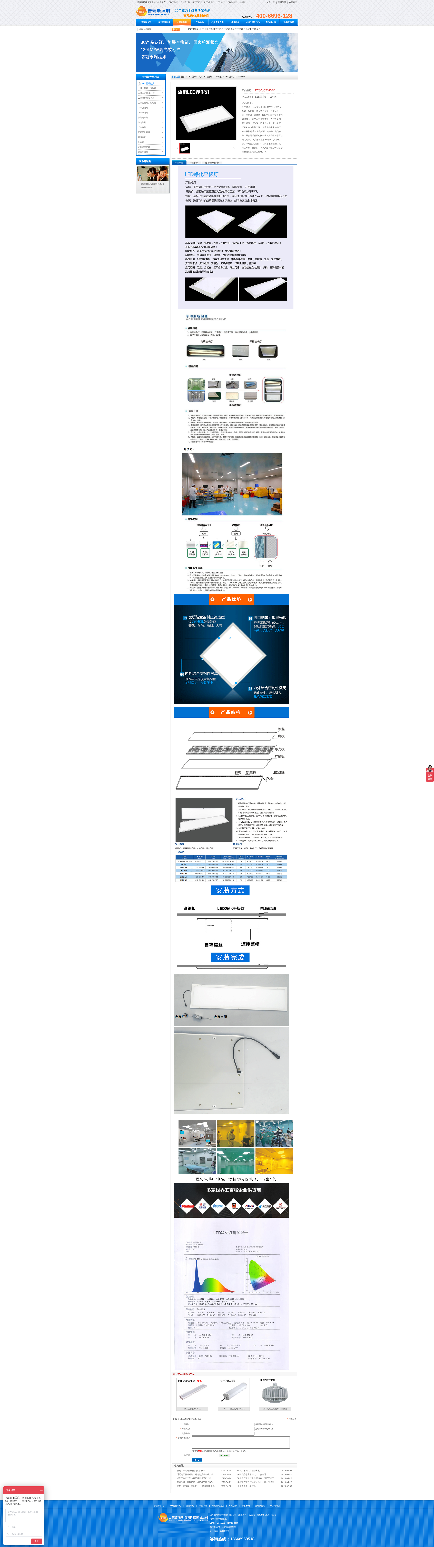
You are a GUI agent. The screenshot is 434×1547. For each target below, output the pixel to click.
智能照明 (142, 137)
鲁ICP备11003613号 (266, 1515)
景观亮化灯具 (144, 132)
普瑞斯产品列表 (150, 77)
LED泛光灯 (185, 2)
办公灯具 (142, 122)
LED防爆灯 (232, 2)
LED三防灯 (173, 2)
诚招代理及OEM (253, 22)
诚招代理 (246, 1505)
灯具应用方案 (217, 22)
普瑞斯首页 (146, 22)
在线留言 (293, 2)
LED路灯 (220, 2)
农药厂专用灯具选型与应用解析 (191, 1470)
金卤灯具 (190, 1505)
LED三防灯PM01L (192, 1409)
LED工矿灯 (197, 2)
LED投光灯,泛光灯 (146, 98)
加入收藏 (271, 2)
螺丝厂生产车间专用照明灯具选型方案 (194, 1478)
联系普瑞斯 (289, 22)
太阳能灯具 (182, 22)
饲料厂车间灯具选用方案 (248, 1470)
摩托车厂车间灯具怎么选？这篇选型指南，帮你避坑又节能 (263, 1482)
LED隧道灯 (143, 108)
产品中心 (200, 22)
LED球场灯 (143, 112)
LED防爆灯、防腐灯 (147, 103)
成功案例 (235, 22)
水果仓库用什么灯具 (246, 1486)
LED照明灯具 (164, 22)
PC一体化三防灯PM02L (234, 1409)
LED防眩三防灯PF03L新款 (275, 1409)
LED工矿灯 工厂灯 (146, 93)
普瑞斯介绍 (271, 22)
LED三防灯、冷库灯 (147, 88)
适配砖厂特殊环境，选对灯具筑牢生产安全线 (197, 1474)
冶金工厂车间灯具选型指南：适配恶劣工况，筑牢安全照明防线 (265, 1478)
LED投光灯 (209, 2)
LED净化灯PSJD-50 (235, 76)
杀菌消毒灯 (143, 117)
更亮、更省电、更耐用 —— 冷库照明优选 (195, 1486)
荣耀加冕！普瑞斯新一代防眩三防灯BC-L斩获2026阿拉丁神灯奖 (206, 1482)
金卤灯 (242, 2)
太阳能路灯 (143, 152)
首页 (183, 76)
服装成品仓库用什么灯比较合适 (251, 1474)
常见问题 (282, 2)
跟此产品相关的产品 (183, 1374)
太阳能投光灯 (144, 147)
